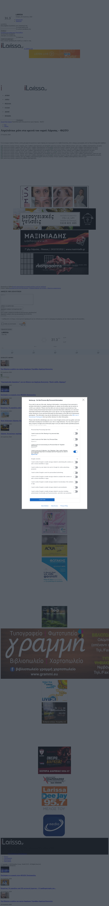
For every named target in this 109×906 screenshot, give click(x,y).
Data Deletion (45, 505)
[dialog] (54, 453)
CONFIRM (42, 499)
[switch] (75, 433)
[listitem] (54, 430)
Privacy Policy (64, 505)
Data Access (54, 505)
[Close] (84, 400)
